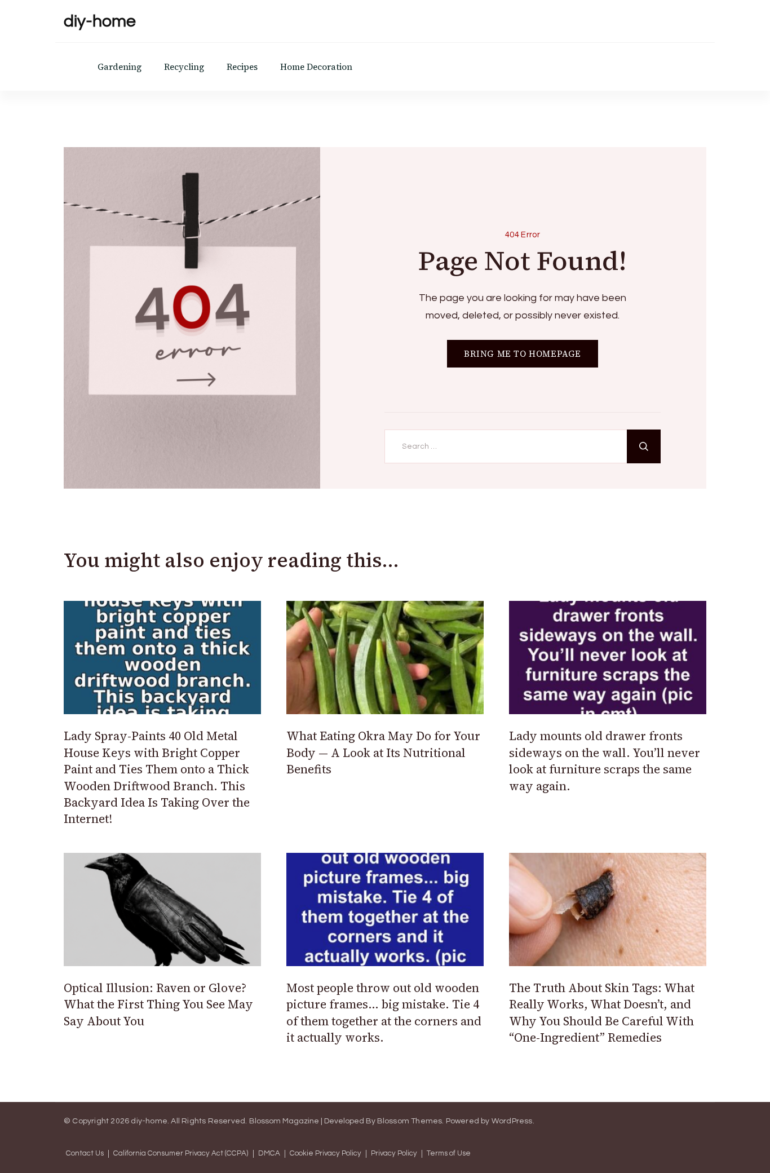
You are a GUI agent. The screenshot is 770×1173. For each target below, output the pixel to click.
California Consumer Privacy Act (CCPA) (181, 1153)
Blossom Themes (409, 1121)
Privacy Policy (394, 1153)
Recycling (184, 67)
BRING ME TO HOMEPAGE (522, 354)
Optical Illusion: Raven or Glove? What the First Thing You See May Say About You (158, 1004)
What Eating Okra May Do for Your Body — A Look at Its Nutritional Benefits (383, 752)
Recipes (242, 67)
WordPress (512, 1121)
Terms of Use (449, 1153)
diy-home (100, 21)
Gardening (119, 67)
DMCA (269, 1153)
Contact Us (85, 1153)
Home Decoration (316, 67)
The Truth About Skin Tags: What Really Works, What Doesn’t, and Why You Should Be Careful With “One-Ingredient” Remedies (601, 1013)
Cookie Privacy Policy (325, 1153)
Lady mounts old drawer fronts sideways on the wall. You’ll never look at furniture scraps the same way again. (604, 761)
